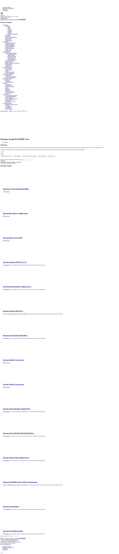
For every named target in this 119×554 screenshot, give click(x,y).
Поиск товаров (3, 536)
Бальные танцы (6, 51)
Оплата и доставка (7, 7)
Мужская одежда (9, 64)
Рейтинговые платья (9, 60)
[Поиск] (0, 537)
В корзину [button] (8, 191)
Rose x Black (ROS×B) (42, 156)
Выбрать (8, 265)
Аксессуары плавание (10, 92)
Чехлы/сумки (8, 65)
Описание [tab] (5, 142)
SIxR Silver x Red (51, 156)
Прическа (7, 79)
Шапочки (7, 88)
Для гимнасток (8, 106)
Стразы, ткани (6, 94)
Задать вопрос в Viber (16, 162)
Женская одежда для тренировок (12, 63)
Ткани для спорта (9, 97)
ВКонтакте (5, 9)
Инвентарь (7, 89)
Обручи (9, 32)
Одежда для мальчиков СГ (11, 77)
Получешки (7, 35)
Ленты (9, 29)
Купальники (8, 84)
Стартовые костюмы (9, 86)
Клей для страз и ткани (10, 101)
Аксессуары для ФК (9, 72)
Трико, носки (8, 49)
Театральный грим (9, 82)
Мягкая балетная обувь (10, 46)
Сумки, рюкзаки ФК (9, 73)
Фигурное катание (7, 67)
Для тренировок (8, 40)
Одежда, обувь (8, 93)
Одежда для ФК (8, 68)
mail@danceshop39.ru (12, 540)
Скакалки (10, 30)
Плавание (5, 83)
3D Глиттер (7, 102)
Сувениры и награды (7, 103)
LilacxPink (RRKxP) (17, 156)
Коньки (7, 70)
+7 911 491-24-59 (4, 540)
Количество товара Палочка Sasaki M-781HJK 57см (11, 159)
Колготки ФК (8, 69)
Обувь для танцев (9, 47)
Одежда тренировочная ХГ (11, 37)
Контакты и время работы (8, 8)
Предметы (7, 26)
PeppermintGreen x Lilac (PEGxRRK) (29, 156)
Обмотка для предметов (13, 33)
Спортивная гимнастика (8, 74)
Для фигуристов (8, 108)
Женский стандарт (12, 56)
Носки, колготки (9, 61)
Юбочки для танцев (9, 44)
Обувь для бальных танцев (11, 52)
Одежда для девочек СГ (10, 76)
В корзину (3, 160)
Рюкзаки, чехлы (8, 38)
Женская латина (11, 55)
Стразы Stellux (8, 100)
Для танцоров (8, 107)
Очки (6, 87)
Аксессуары (8, 36)
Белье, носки (8, 39)
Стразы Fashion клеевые (10, 96)
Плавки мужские (9, 85)
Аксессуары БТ (8, 66)
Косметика (7, 80)
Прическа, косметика (7, 78)
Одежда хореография (9, 45)
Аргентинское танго (12, 59)
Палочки (10, 31)
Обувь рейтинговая (12, 54)
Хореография (6, 41)
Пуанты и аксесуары (9, 48)
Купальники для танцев (10, 42)
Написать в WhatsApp (5, 19)
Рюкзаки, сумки (8, 91)
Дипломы (7, 105)
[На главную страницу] (6, 5)
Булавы (9, 28)
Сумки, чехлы (8, 50)
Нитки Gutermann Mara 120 (11, 98)
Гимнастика (5, 25)
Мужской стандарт (12, 57)
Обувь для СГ (8, 75)
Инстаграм (5, 10)
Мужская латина (11, 58)
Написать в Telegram (14, 19)
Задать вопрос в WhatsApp (6, 162)
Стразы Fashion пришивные (11, 95)
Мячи (9, 27)
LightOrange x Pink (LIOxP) (6, 156)
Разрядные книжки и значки (11, 104)
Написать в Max (22, 19)
